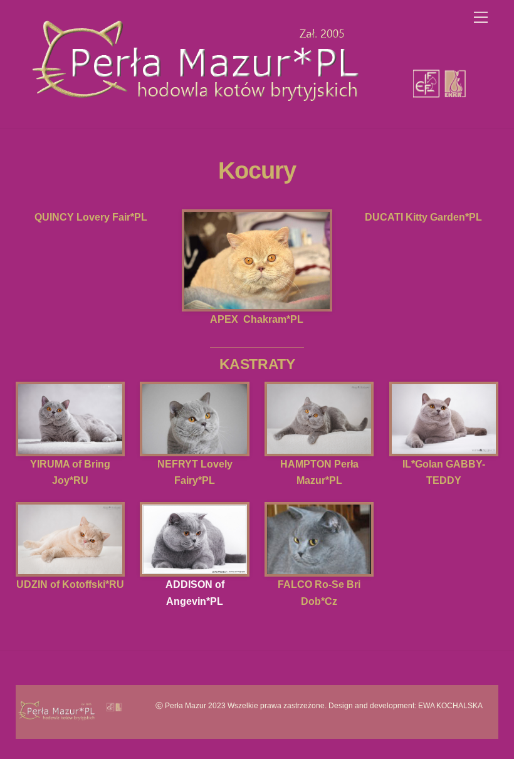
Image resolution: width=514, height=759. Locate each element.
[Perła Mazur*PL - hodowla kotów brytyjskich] (253, 111)
